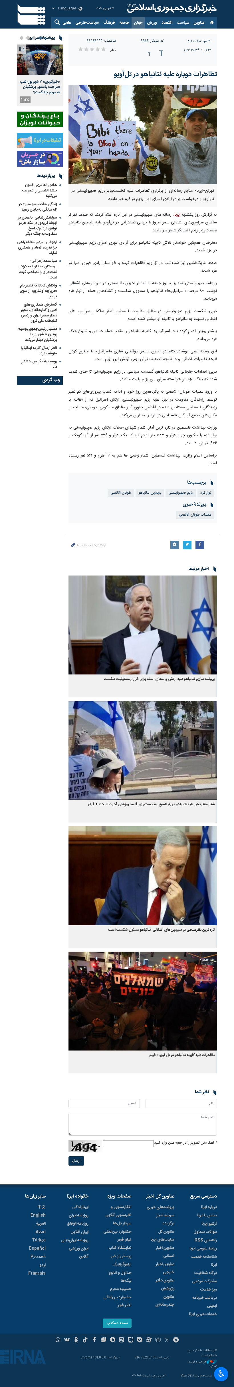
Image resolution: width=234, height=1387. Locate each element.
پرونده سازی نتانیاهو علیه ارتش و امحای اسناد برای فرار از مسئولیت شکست (159, 679)
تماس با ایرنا (207, 1215)
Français (37, 1273)
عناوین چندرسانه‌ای (164, 1300)
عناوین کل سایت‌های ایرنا (162, 1235)
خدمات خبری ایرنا (203, 1314)
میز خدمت (208, 1289)
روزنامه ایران (78, 1215)
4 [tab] (21, 38)
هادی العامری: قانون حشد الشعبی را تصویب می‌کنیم (39, 190)
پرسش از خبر (121, 1256)
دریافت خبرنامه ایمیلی (204, 1302)
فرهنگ (109, 22)
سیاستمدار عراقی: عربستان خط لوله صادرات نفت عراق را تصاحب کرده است (38, 269)
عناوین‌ (199, 22)
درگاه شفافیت (205, 1273)
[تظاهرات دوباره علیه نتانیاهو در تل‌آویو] (142, 134)
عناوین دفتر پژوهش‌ (165, 1284)
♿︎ (221, 1373)
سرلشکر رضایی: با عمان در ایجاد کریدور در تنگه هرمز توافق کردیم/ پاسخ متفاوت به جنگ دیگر (37, 226)
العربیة (41, 1223)
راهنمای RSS (206, 1240)
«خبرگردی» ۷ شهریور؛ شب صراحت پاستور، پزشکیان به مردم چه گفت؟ (40, 87)
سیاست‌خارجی (87, 22)
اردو (42, 1265)
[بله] (140, 1340)
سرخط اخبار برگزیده (165, 1219)
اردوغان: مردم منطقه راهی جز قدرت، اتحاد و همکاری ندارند (37, 247)
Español (37, 1248)
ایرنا (171, 8)
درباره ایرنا (209, 1207)
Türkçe (39, 1240)
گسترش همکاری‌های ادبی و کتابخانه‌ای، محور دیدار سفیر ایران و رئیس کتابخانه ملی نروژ (39, 313)
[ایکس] (167, 1340)
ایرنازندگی (80, 1207)
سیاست (183, 22)
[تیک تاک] (85, 1340)
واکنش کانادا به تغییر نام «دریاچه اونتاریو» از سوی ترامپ (38, 291)
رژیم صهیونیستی (180, 493)
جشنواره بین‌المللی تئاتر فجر (117, 1301)
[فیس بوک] (94, 1340)
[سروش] (112, 1340)
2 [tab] (34, 38)
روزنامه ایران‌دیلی (74, 1240)
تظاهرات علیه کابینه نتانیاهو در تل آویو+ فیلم (182, 1055)
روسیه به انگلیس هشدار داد (39, 364)
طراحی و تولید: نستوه (202, 1364)
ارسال (76, 1161)
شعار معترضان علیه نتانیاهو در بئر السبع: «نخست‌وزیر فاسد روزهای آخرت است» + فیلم (151, 804)
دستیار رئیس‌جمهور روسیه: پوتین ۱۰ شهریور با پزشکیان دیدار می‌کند (37, 334)
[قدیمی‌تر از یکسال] (142, 625)
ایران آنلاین (79, 1232)
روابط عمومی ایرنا (203, 1248)
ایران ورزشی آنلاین (78, 1252)
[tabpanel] (40, 75)
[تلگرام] (176, 1340)
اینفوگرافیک (121, 1264)
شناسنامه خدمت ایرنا (204, 1260)
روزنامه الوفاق (77, 1223)
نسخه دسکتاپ (117, 1323)
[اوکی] (76, 1340)
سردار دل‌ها (122, 1223)
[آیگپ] (130, 1340)
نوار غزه (205, 493)
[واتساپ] (58, 1340)
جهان (138, 22)
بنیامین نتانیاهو (149, 493)
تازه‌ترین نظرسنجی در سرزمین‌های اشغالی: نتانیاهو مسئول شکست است (161, 930)
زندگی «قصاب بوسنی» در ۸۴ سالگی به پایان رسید (38, 207)
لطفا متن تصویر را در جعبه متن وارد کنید (185, 1143)
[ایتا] (122, 1340)
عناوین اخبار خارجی (165, 1268)
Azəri (41, 1232)
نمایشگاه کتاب (120, 1248)
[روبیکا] (158, 1340)
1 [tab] (40, 38)
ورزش (152, 22)
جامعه (124, 22)
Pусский (38, 1256)
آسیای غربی (191, 49)
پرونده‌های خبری (160, 1207)
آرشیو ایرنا (209, 1223)
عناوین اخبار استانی (165, 1252)
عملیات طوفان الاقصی (195, 515)
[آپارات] (149, 1340)
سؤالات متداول (205, 1232)
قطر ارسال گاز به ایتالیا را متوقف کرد (39, 351)
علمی (66, 22)
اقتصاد (167, 22)
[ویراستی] (103, 1340)
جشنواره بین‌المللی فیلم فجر (117, 1235)
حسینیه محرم (120, 1289)
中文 (42, 1207)
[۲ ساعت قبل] (40, 60)
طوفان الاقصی (120, 493)
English (38, 1215)
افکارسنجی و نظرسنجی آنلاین (118, 1211)
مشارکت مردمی (204, 1281)
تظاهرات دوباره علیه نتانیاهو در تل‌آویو (165, 74)
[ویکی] (67, 1340)
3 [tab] (28, 38)
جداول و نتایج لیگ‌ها (120, 1276)
